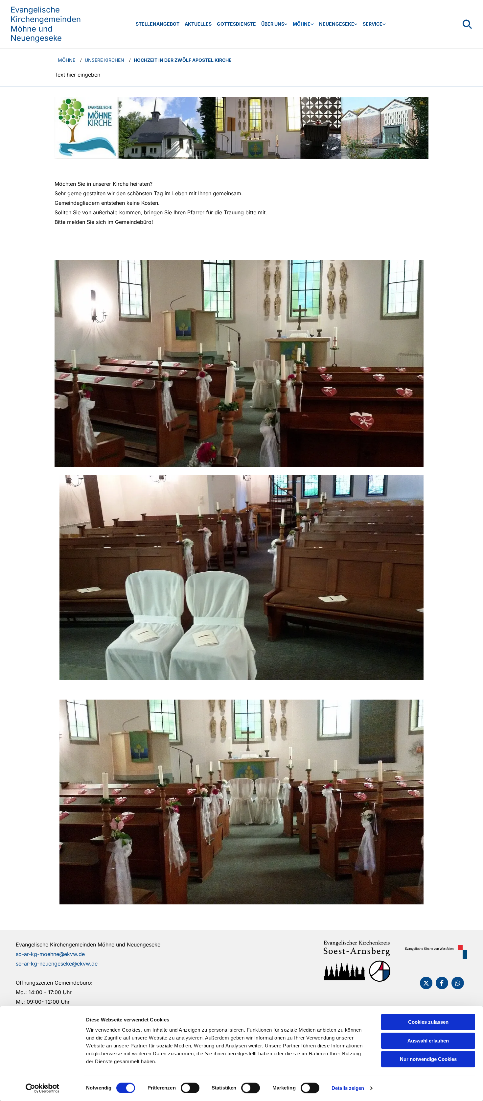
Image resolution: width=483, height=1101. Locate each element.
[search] (467, 24)
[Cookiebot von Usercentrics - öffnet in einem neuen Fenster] (42, 1088)
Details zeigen (348, 1088)
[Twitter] (426, 983)
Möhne (301, 24)
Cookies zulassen (428, 1022)
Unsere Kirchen (104, 60)
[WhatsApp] (458, 983)
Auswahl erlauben (428, 1040)
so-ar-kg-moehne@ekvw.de (50, 954)
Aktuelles (198, 24)
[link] (274, 24)
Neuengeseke (336, 24)
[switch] (190, 1088)
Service (372, 24)
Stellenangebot (157, 24)
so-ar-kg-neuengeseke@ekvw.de (57, 963)
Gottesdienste (236, 24)
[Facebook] (442, 983)
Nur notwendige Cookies (428, 1059)
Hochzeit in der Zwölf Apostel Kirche (183, 60)
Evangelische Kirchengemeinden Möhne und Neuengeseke (46, 24)
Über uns (272, 24)
